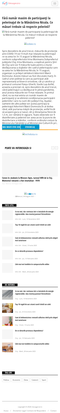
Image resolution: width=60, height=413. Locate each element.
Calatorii (35, 380)
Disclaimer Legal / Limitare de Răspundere (29, 411)
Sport (44, 380)
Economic (16, 380)
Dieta (26, 380)
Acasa (6, 411)
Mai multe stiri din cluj (11, 128)
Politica (6, 380)
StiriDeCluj (9, 196)
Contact (54, 411)
